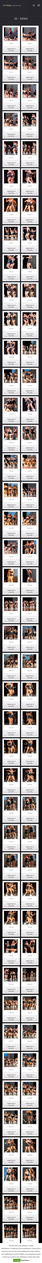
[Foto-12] (30, 176)
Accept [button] (16, 1260)
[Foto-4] (30, 62)
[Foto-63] (11, 917)
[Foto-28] (30, 404)
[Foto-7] (11, 119)
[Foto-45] (11, 661)
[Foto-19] (11, 290)
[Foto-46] (30, 661)
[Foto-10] (30, 148)
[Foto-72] (30, 1031)
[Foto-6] (30, 91)
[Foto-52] (30, 746)
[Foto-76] (30, 1088)
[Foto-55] (11, 803)
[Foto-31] (11, 461)
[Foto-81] (11, 1174)
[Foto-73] (11, 1060)
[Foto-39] (11, 575)
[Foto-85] (11, 1231)
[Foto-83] (11, 1202)
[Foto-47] (11, 689)
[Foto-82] (30, 1174)
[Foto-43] (11, 632)
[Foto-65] (11, 946)
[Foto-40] (30, 575)
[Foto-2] (30, 34)
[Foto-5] (11, 91)
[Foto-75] (11, 1088)
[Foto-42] (30, 604)
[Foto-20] (30, 290)
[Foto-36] (30, 518)
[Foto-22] (30, 319)
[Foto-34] (30, 490)
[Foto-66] (30, 946)
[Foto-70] (30, 1003)
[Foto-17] (11, 262)
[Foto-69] (11, 1003)
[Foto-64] (30, 917)
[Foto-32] (30, 461)
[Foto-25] (11, 376)
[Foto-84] (30, 1202)
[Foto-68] (30, 974)
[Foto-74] (30, 1060)
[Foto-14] (30, 205)
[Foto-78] (30, 1117)
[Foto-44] (30, 632)
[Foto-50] (30, 718)
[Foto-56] (30, 803)
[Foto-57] (11, 832)
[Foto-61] (11, 889)
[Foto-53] (11, 775)
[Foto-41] (11, 604)
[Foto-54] (30, 775)
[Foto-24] (30, 347)
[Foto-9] (11, 148)
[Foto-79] (11, 1145)
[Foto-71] (11, 1031)
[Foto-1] (11, 34)
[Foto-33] (11, 490)
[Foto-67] (11, 974)
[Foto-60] (30, 860)
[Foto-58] (30, 832)
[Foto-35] (11, 518)
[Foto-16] (30, 233)
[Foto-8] (30, 119)
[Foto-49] (11, 718)
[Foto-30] (30, 433)
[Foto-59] (11, 860)
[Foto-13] (11, 205)
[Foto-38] (30, 547)
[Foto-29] (11, 433)
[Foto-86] (30, 1231)
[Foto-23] (11, 347)
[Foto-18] (30, 262)
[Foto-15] (11, 233)
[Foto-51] (11, 746)
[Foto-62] (30, 889)
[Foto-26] (30, 376)
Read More (25, 1260)
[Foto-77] (11, 1117)
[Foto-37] (11, 547)
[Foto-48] (30, 689)
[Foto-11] (11, 176)
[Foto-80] (30, 1145)
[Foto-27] (11, 404)
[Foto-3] (11, 62)
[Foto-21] (11, 319)
